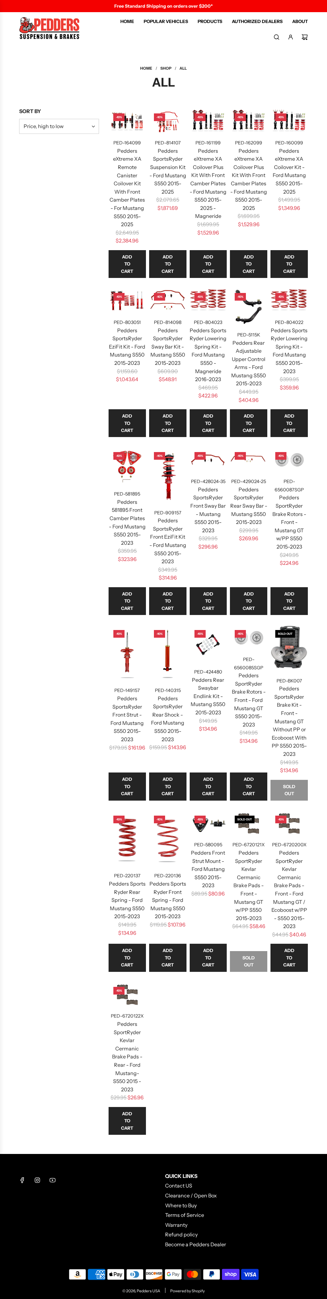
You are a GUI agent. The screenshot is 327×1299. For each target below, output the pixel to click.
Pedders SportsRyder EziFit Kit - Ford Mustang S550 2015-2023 (127, 346)
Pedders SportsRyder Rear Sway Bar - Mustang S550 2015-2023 (248, 505)
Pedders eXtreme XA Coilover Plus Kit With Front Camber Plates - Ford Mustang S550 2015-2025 (248, 179)
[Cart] (305, 37)
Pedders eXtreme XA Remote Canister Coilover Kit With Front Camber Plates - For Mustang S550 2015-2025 (127, 187)
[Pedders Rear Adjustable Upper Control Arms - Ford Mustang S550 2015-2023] (248, 307)
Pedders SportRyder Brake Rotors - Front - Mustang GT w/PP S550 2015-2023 (289, 522)
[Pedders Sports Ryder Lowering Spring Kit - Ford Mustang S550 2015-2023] (289, 300)
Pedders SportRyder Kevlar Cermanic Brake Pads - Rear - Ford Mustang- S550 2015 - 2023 (127, 1057)
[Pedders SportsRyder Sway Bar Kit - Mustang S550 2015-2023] (167, 300)
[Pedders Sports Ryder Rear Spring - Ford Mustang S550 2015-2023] (127, 839)
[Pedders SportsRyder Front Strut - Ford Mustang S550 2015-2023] (127, 653)
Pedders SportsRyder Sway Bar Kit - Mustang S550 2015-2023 (167, 346)
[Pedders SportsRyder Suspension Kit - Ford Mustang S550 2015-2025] (167, 121)
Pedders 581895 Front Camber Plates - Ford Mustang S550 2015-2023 (127, 522)
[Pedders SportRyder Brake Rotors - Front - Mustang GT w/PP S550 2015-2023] (289, 459)
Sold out (289, 790)
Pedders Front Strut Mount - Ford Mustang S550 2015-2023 (208, 868)
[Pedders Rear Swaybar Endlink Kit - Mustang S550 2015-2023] (208, 644)
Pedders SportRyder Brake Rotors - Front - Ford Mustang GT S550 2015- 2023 (249, 700)
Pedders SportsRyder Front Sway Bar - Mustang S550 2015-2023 (208, 510)
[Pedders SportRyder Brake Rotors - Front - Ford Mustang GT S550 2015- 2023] (248, 637)
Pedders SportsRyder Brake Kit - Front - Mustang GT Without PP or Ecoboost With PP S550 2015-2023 (289, 721)
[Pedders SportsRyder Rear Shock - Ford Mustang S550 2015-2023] (167, 653)
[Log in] (291, 37)
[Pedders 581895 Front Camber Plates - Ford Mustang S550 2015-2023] (127, 466)
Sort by (30, 111)
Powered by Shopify (187, 1290)
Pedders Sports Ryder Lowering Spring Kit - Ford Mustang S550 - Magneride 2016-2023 (208, 355)
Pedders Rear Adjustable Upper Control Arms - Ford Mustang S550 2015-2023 (248, 363)
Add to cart (127, 264)
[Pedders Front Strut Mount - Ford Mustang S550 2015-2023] (208, 823)
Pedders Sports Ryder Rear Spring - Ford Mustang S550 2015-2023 (127, 899)
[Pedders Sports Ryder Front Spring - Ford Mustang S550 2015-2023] (167, 839)
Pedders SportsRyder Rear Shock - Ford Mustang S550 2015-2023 (167, 718)
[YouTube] (52, 1180)
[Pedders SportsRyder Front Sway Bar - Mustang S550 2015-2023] (208, 459)
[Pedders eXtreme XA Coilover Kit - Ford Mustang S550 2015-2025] (289, 121)
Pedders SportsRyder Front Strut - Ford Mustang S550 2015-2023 (127, 718)
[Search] (277, 37)
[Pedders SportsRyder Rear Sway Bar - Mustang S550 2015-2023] (248, 459)
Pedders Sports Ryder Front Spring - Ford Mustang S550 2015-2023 (167, 899)
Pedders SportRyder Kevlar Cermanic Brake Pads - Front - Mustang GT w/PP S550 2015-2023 (248, 885)
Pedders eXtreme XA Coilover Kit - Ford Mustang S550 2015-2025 (289, 171)
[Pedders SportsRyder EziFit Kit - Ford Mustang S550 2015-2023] (127, 300)
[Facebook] (22, 1180)
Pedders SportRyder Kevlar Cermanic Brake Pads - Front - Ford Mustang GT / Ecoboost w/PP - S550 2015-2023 (289, 889)
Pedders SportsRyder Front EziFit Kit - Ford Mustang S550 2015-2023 (167, 541)
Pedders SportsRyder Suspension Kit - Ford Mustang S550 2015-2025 (167, 171)
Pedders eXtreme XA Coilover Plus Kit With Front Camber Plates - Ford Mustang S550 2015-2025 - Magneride (208, 183)
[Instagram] (37, 1180)
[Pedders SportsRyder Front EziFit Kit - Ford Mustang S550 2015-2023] (167, 475)
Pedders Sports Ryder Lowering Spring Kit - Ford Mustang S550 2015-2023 (289, 350)
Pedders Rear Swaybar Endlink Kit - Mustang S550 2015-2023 (208, 696)
